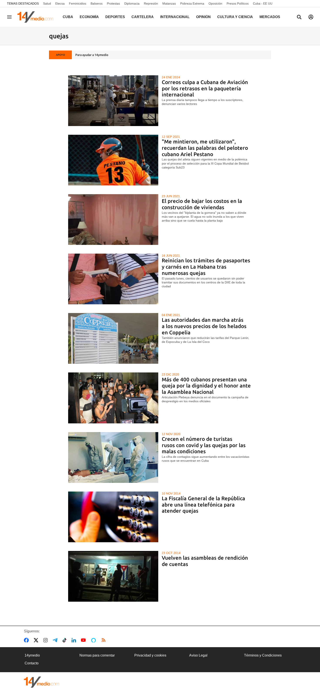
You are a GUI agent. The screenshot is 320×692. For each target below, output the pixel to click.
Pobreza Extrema (192, 3)
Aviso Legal (198, 655)
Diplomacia (132, 3)
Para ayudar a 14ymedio (91, 55)
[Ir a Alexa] (94, 640)
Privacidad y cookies (150, 655)
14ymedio (32, 655)
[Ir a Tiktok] (65, 640)
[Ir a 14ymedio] (36, 17)
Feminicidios (77, 3)
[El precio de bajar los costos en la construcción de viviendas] (113, 219)
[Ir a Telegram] (56, 640)
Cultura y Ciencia (235, 17)
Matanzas (169, 3)
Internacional (175, 17)
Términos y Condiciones (263, 655)
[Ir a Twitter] (37, 640)
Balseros (97, 3)
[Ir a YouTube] (84, 640)
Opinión (203, 17)
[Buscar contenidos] (299, 17)
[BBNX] (41, 682)
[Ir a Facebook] (27, 640)
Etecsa (60, 3)
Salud (47, 3)
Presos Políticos (238, 3)
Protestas (113, 3)
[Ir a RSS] (104, 640)
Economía (89, 17)
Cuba (68, 17)
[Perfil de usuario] (310, 17)
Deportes (115, 17)
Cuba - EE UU (262, 3)
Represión (151, 3)
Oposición (215, 3)
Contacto (32, 663)
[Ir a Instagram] (46, 640)
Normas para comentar (97, 655)
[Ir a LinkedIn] (75, 640)
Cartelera (142, 17)
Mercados (269, 17)
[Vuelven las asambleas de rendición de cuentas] (113, 576)
